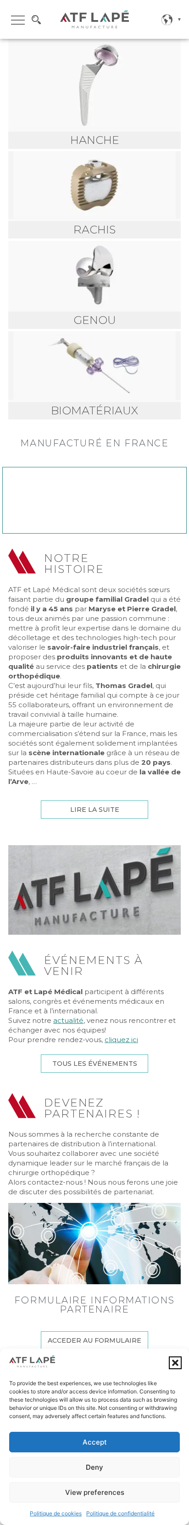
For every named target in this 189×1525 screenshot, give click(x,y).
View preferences (94, 1492)
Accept (95, 1442)
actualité (68, 1020)
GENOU (94, 320)
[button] (175, 1362)
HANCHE (94, 140)
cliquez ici (121, 1039)
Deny (94, 1467)
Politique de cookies (56, 1513)
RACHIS (94, 229)
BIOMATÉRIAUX (94, 410)
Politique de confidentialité (120, 1513)
